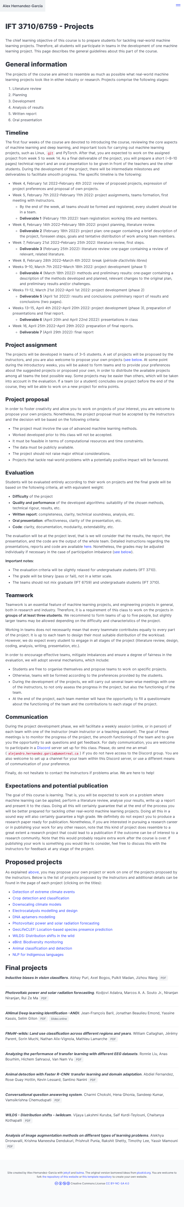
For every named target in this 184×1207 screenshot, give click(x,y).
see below (133, 359)
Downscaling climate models (37, 904)
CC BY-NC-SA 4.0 (117, 1183)
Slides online (59, 1018)
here (87, 546)
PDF (163, 978)
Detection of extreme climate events (44, 892)
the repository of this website (60, 1176)
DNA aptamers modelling (34, 917)
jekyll (67, 1172)
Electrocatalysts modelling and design (45, 910)
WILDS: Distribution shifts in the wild (43, 935)
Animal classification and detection (42, 948)
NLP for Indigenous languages (38, 954)
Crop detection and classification (41, 898)
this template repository (97, 1176)
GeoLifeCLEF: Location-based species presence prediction (62, 929)
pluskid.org (144, 1172)
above (33, 872)
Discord (43, 747)
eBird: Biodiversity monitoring (38, 942)
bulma (80, 1172)
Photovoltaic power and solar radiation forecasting (56, 923)
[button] (178, 5)
